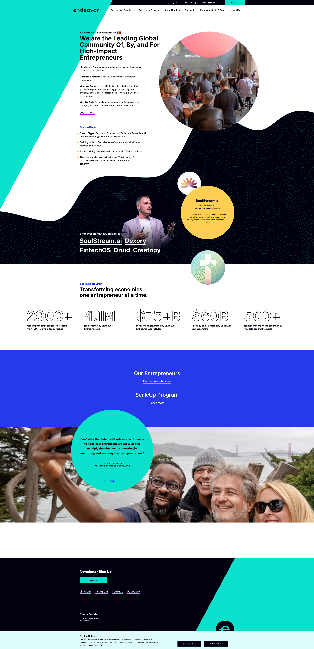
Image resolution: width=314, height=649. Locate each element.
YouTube (117, 591)
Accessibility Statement (118, 628)
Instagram (101, 591)
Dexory (135, 241)
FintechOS (95, 250)
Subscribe (235, 2)
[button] (176, 3)
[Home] (86, 10)
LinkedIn (85, 591)
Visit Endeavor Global (212, 3)
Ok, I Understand (189, 643)
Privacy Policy (85, 628)
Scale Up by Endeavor (149, 10)
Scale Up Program (136, 628)
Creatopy (147, 250)
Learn (157, 402)
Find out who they (157, 381)
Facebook (133, 591)
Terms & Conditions (99, 628)
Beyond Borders (172, 10)
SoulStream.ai (101, 241)
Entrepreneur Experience (122, 10)
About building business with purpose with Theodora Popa (111, 151)
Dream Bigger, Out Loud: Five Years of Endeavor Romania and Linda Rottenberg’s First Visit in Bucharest (113, 134)
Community (190, 10)
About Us (235, 10)
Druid (122, 250)
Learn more (87, 112)
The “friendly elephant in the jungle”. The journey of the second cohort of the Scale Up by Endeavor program (107, 160)
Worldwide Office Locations (108, 625)
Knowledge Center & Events (213, 10)
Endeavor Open (192, 3)
